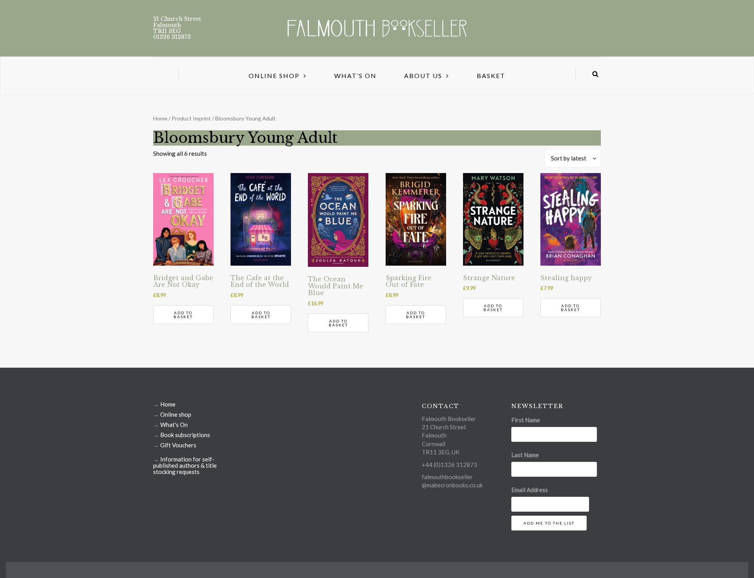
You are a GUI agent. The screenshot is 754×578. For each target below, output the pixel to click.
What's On (174, 424)
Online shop (175, 414)
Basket (491, 75)
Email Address (529, 489)
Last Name (525, 454)
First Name (525, 419)
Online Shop (274, 75)
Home (160, 118)
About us (423, 75)
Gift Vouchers (178, 445)
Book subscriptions (185, 434)
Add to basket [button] (183, 314)
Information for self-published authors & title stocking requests (185, 465)
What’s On (355, 75)
